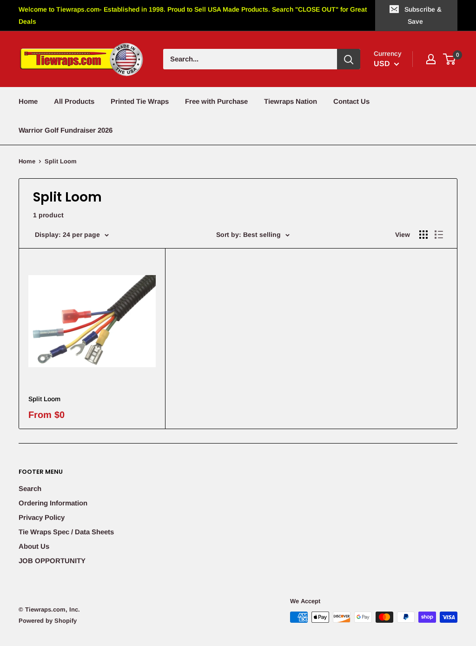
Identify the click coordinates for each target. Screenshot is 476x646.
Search (30, 488)
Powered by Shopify (48, 620)
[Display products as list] (439, 234)
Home (27, 161)
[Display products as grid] (423, 234)
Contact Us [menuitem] (351, 101)
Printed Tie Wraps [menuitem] (140, 101)
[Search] (348, 59)
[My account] (431, 59)
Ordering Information (53, 503)
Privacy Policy (42, 517)
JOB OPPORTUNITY (52, 561)
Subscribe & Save (423, 15)
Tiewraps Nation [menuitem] (290, 101)
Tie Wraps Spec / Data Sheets (66, 532)
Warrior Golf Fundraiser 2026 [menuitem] (65, 130)
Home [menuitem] (28, 101)
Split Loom (44, 399)
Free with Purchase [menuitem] (216, 101)
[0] (450, 59)
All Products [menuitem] (74, 101)
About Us (34, 546)
